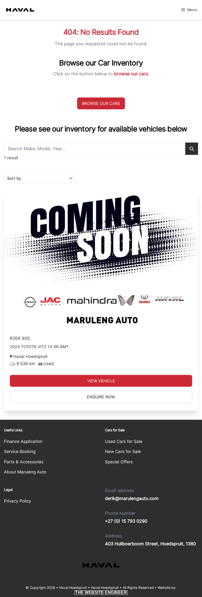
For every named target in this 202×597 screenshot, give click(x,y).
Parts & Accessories (24, 461)
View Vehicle (101, 380)
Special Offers (119, 461)
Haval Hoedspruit (105, 587)
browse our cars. (131, 73)
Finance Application (23, 441)
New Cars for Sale (123, 451)
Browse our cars (101, 103)
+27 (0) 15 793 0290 (126, 521)
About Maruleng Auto (25, 471)
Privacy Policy (17, 501)
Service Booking (19, 451)
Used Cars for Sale (123, 441)
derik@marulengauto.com (132, 498)
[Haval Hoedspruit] (20, 10)
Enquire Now (101, 396)
